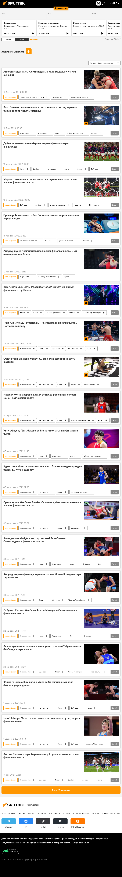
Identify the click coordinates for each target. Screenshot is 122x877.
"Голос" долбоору (53, 312)
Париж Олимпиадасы (79, 97)
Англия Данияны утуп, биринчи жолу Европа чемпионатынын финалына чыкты (41, 755)
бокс (57, 133)
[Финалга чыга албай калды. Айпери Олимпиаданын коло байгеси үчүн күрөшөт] (101, 690)
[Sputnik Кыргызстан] (14, 5)
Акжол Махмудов (75, 672)
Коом (41, 456)
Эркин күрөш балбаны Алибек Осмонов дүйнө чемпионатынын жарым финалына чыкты (42, 504)
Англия (85, 780)
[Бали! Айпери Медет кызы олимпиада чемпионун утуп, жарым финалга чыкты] (101, 726)
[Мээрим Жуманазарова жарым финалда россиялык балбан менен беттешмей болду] (101, 402)
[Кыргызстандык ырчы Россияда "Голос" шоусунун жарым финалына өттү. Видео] (101, 295)
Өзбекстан (42, 133)
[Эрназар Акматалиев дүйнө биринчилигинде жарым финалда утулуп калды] (101, 223)
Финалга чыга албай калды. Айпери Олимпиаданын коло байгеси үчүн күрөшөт (38, 683)
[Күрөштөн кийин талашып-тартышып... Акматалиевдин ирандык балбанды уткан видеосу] (101, 474)
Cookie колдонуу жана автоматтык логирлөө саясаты (45, 842)
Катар (22, 169)
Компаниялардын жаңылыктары (93, 838)
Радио (31, 813)
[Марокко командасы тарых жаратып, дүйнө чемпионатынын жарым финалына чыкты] (101, 187)
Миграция (54, 813)
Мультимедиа (89, 384)
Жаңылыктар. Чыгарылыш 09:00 (16, 27)
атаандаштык (96, 672)
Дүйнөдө (94, 169)
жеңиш (99, 780)
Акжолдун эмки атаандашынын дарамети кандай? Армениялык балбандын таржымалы (42, 647)
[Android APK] (10, 851)
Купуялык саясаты (10, 842)
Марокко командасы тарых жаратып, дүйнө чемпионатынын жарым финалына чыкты (40, 181)
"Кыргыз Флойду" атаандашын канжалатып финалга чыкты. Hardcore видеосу (40, 324)
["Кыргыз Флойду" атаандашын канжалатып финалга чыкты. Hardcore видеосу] (101, 330)
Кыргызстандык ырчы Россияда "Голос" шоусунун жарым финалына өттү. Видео (38, 288)
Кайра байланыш (80, 842)
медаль (94, 133)
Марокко (77, 205)
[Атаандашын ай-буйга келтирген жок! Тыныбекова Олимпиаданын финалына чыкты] (101, 546)
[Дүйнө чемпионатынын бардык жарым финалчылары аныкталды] (101, 151)
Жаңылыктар (25, 348)
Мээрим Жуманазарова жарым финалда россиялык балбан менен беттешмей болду (39, 396)
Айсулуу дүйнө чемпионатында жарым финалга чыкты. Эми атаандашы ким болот (40, 252)
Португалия (94, 205)
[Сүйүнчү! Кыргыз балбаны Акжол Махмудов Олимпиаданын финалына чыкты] (101, 618)
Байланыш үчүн (52, 838)
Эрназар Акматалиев (28, 241)
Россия (72, 312)
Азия (72, 564)
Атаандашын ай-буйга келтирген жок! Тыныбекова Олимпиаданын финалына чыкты (34, 540)
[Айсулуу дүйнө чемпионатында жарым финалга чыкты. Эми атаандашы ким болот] (101, 259)
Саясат (21, 813)
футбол (36, 169)
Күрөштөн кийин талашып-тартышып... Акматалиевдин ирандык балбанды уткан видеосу (42, 468)
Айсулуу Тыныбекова (47, 277)
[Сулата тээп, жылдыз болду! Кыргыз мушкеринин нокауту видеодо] (101, 367)
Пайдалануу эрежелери (31, 838)
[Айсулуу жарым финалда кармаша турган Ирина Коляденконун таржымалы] (101, 582)
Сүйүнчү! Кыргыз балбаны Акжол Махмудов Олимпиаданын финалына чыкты (40, 612)
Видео (22, 312)
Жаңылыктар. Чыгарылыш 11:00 (88, 26)
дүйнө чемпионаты (75, 133)
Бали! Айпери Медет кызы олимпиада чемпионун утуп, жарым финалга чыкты (41, 719)
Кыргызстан (57, 97)
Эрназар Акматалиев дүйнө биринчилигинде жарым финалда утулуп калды (41, 217)
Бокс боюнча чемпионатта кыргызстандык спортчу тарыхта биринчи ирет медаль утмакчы (40, 109)
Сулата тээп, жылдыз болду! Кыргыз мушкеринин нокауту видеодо (39, 360)
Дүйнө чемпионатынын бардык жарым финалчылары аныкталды (36, 145)
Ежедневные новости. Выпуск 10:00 (52, 27)
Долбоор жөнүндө (10, 838)
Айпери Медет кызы (94, 744)
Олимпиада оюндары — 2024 (32, 97)
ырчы (35, 312)
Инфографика (81, 813)
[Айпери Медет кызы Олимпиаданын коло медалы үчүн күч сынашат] (101, 79)
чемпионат (51, 169)
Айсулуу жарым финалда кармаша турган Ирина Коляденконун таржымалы (42, 576)
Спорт (79, 169)
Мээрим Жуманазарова (80, 420)
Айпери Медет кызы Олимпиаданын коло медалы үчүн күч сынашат (39, 73)
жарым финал (12, 51)
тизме (66, 169)
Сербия (86, 241)
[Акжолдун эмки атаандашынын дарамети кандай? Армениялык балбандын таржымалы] (101, 654)
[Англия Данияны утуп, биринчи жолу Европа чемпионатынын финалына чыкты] (101, 762)
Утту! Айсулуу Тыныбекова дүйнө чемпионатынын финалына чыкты (40, 432)
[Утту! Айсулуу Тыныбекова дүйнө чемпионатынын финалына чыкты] (101, 438)
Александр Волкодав (92, 312)
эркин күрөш (76, 528)
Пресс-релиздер (69, 838)
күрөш (66, 277)
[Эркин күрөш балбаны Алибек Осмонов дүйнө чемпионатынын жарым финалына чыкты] (101, 510)
